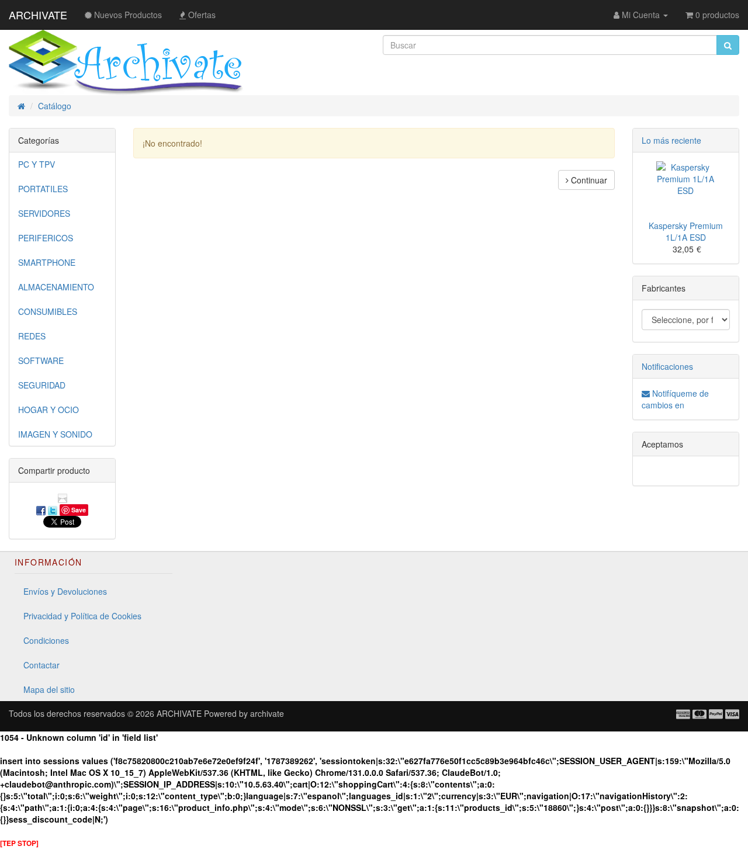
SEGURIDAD (41, 385)
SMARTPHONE (46, 262)
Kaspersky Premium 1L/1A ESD (686, 231)
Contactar (41, 665)
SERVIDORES (44, 213)
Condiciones (46, 640)
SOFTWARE (41, 360)
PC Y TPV (36, 164)
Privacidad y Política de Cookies (82, 616)
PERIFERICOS (45, 238)
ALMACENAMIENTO (56, 287)
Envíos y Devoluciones (65, 591)
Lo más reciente (671, 140)
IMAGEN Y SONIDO (55, 434)
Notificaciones (667, 366)
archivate (267, 713)
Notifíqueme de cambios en (675, 399)
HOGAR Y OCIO (48, 409)
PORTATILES (43, 189)
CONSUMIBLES (47, 311)
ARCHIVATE (38, 14)
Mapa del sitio (49, 689)
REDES (32, 336)
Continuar (588, 180)
